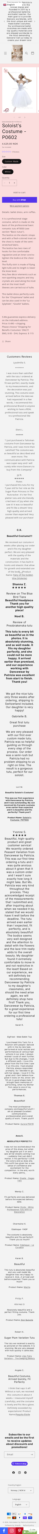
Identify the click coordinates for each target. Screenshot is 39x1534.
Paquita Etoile (23, 1414)
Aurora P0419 (27, 1124)
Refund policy (28, 1525)
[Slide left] (14, 117)
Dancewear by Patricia (18, 1522)
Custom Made (12, 161)
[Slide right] (24, 117)
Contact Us (30, 1532)
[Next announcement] (34, 21)
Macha (27, 1287)
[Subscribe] (32, 1454)
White (8, 171)
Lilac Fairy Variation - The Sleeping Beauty (19, 1357)
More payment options (19, 206)
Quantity (5, 177)
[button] (5, 53)
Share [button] (8, 341)
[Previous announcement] (4, 21)
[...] (21, 571)
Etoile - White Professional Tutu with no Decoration (20, 1209)
